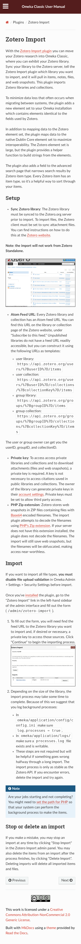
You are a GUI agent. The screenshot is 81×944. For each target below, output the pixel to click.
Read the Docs (16, 933)
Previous (18, 880)
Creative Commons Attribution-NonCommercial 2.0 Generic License (38, 915)
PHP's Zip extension (35, 526)
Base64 (16, 515)
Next (65, 880)
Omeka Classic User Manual (43, 6)
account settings (31, 494)
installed (31, 595)
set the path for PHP (52, 802)
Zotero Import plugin (36, 51)
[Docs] (7, 22)
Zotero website (38, 235)
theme (51, 928)
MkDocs (27, 928)
